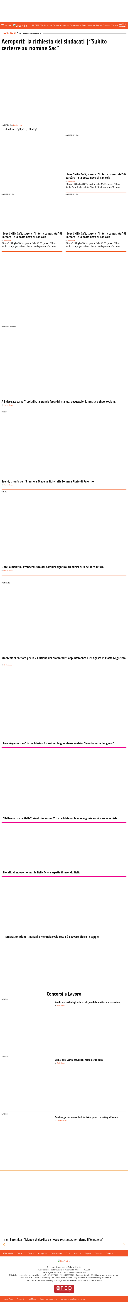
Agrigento (64, 25)
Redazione (17, 125)
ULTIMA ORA (37, 25)
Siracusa (107, 25)
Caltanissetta (75, 25)
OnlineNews (8, 405)
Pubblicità (32, 1298)
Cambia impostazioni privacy (73, 1298)
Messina (91, 25)
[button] (4, 1244)
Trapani (114, 25)
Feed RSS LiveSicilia (48, 1298)
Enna (84, 25)
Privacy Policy (8, 1298)
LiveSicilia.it (9, 33)
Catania (56, 25)
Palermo (48, 25)
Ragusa (99, 25)
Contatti (20, 1298)
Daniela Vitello (62, 1120)
